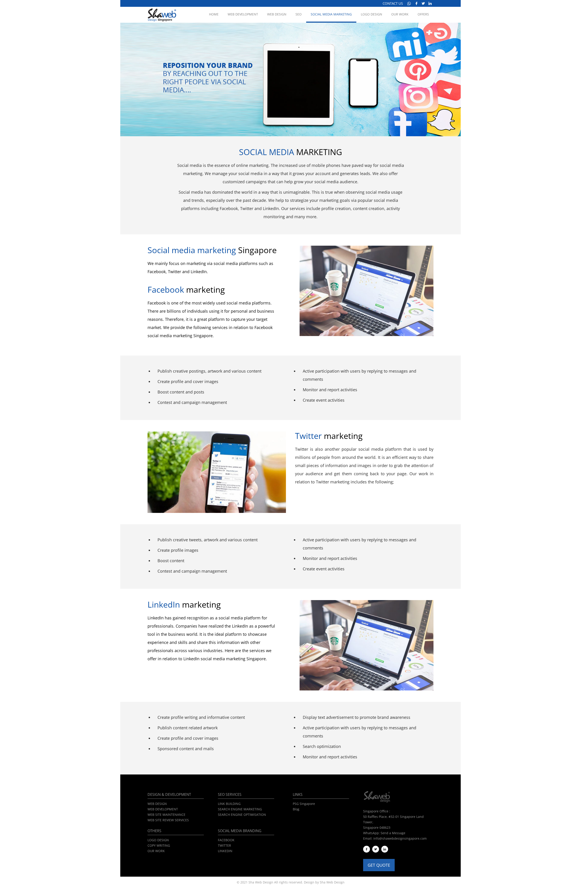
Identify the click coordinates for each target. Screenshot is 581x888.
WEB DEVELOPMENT (163, 809)
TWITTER (224, 845)
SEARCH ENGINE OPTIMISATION (242, 814)
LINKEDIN (225, 851)
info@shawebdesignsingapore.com (400, 838)
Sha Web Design (332, 882)
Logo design (371, 14)
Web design (276, 14)
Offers (423, 14)
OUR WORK (156, 851)
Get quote (379, 865)
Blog (296, 809)
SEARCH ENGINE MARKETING (240, 809)
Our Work (400, 14)
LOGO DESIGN (158, 840)
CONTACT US (393, 3)
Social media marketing (331, 14)
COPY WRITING (159, 845)
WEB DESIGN (157, 803)
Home (214, 14)
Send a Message (393, 833)
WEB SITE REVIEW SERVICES (168, 820)
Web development (243, 14)
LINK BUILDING (229, 803)
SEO (298, 14)
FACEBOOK (226, 840)
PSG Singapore (304, 803)
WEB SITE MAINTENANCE (166, 814)
